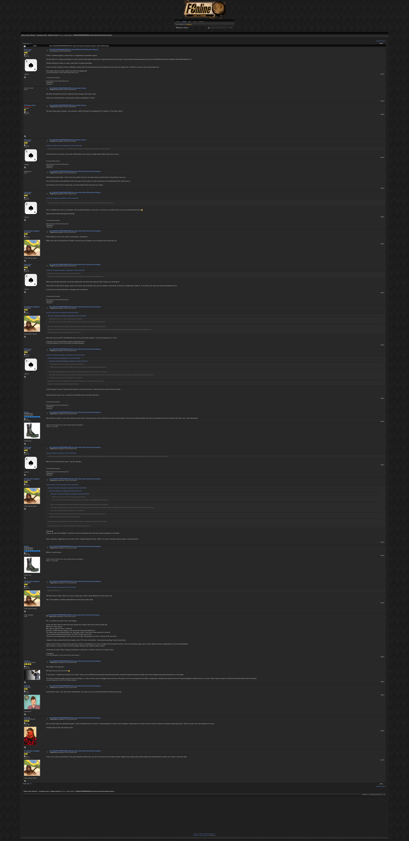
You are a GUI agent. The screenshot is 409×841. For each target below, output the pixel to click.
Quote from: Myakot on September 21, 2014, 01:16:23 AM (61, 587)
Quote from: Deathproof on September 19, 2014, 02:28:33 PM (62, 198)
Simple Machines (211, 833)
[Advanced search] (208, 27)
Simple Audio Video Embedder (200, 835)
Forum (184, 21)
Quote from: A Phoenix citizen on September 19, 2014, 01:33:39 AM (63, 145)
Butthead (27, 686)
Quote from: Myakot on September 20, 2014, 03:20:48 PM (61, 453)
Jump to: (365, 794)
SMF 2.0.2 (196, 833)
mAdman (27, 661)
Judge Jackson (68, 35)
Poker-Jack (27, 49)
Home (178, 21)
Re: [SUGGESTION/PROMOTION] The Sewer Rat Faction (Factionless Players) (75, 171)
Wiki (189, 21)
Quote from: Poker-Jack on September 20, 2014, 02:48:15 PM (62, 484)
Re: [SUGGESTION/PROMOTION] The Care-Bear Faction (68, 88)
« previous (378, 41)
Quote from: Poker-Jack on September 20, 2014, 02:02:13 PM (62, 312)
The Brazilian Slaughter (32, 231)
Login (195, 21)
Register (201, 21)
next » (384, 41)
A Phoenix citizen (30, 105)
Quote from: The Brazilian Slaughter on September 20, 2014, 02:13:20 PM (65, 355)
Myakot (26, 412)
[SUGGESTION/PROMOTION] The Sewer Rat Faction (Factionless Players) (74, 49)
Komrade (27, 718)
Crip (215, 835)
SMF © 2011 (203, 833)
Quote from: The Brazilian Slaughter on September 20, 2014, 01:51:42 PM (65, 270)
